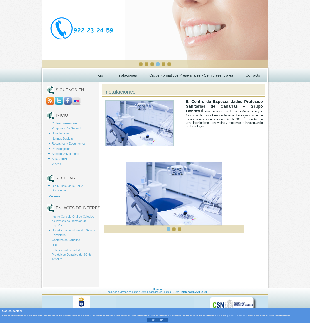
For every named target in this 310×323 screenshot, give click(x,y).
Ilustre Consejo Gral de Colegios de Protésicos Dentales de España (73, 221)
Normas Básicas (63, 138)
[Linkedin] (76, 104)
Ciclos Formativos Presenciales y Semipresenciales (191, 75)
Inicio (98, 75)
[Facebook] (67, 104)
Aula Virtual (59, 159)
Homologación (61, 133)
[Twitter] (59, 104)
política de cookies (237, 315)
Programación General (66, 128)
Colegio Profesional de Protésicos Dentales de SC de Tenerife (71, 254)
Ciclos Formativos (64, 123)
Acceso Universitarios (66, 153)
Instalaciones (126, 75)
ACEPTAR (157, 320)
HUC (55, 245)
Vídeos (56, 164)
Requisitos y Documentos (69, 143)
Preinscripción (61, 149)
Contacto (253, 75)
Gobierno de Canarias (66, 240)
